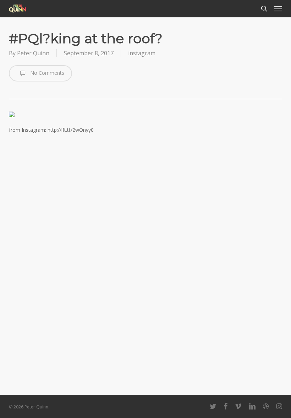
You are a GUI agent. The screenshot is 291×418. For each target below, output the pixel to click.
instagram (141, 53)
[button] (278, 8)
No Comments (46, 72)
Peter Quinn (33, 53)
